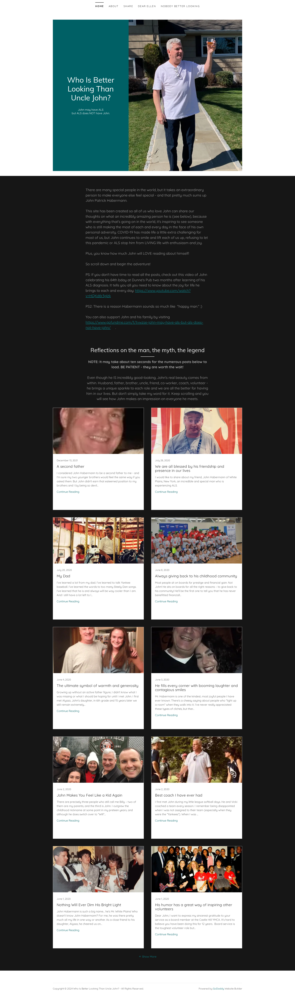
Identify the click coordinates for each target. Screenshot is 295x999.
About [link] (113, 6)
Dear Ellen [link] (147, 6)
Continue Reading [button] (68, 492)
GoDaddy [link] (218, 988)
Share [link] (128, 6)
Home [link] (99, 6)
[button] (147, 956)
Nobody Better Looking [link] (180, 6)
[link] (90, 99)
